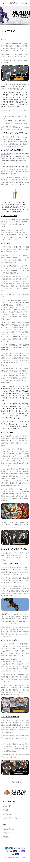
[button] (3, 3)
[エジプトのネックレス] (15, 80)
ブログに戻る (16, 782)
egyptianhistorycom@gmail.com (12, 818)
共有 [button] (4, 39)
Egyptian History (12, 857)
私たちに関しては (8, 829)
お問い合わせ (7, 814)
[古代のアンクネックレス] (15, 712)
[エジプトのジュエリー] (15, 775)
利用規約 (6, 837)
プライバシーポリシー (9, 833)
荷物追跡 (6, 810)
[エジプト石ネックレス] (15, 545)
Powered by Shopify (21, 857)
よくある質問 (7, 806)
